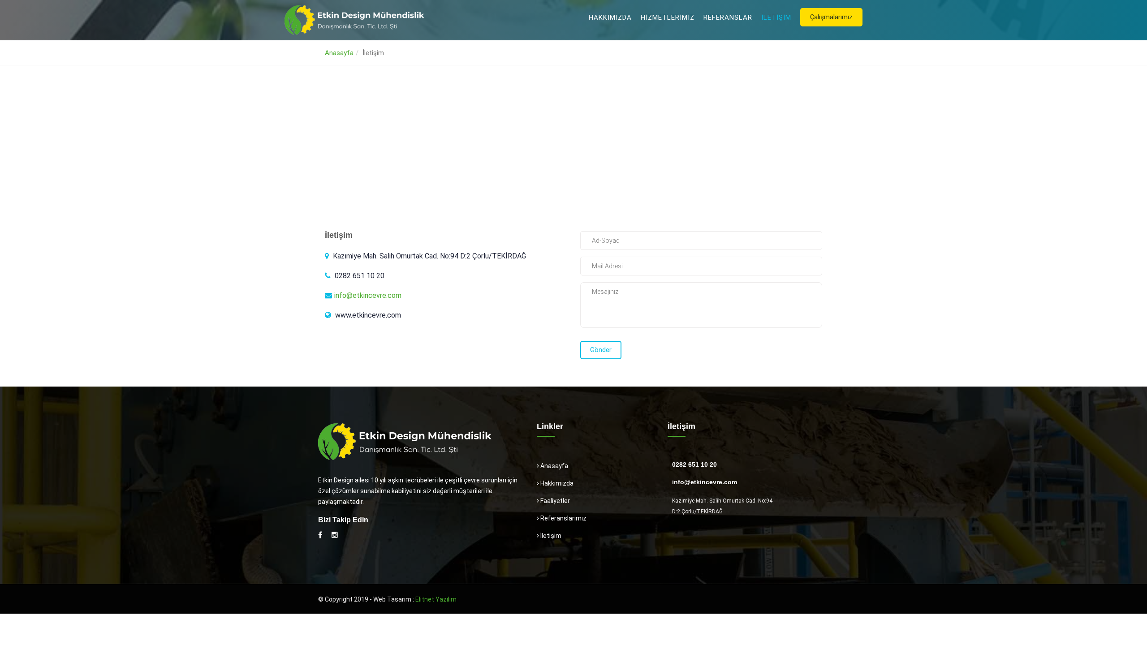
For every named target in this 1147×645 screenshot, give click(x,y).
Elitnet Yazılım (436, 599)
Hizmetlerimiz (667, 17)
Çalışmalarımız (831, 17)
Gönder (601, 350)
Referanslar (727, 17)
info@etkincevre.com (367, 295)
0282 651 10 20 (694, 464)
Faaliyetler (554, 500)
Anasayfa (339, 53)
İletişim (776, 17)
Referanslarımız (562, 518)
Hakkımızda (610, 17)
